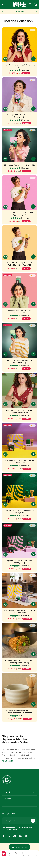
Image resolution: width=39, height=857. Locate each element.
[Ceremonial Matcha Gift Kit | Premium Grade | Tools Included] (19, 590)
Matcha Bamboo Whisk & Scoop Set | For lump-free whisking (20, 661)
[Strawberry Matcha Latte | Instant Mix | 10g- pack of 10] (19, 192)
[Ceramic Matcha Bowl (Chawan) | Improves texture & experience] (19, 690)
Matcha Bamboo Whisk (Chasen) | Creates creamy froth (19, 411)
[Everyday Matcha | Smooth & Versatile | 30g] (19, 44)
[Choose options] (33, 58)
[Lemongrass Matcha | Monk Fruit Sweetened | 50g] (19, 340)
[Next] (36, 11)
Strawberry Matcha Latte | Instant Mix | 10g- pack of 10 (19, 214)
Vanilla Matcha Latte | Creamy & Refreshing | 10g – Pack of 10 (19, 264)
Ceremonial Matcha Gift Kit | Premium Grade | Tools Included (19, 611)
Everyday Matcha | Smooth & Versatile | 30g (19, 66)
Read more (7, 761)
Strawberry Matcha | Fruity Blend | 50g (19, 165)
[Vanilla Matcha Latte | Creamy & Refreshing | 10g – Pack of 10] (19, 242)
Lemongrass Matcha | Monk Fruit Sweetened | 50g (19, 361)
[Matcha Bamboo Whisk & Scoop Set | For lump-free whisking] (19, 640)
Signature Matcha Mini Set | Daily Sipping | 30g (19, 561)
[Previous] (3, 11)
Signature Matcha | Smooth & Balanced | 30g (19, 311)
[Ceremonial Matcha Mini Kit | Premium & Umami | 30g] (19, 440)
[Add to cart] (33, 159)
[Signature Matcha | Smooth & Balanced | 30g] (19, 290)
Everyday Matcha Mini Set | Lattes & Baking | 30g (19, 511)
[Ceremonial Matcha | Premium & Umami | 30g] (19, 94)
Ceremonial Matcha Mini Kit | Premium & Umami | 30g (19, 461)
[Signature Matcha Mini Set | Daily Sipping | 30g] (19, 540)
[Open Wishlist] (4, 853)
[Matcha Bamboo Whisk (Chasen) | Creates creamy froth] (19, 390)
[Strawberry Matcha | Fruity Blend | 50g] (19, 145)
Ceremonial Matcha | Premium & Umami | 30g (19, 116)
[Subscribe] (33, 821)
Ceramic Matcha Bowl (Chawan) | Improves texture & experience (19, 712)
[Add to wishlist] (5, 59)
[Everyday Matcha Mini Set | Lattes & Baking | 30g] (19, 490)
